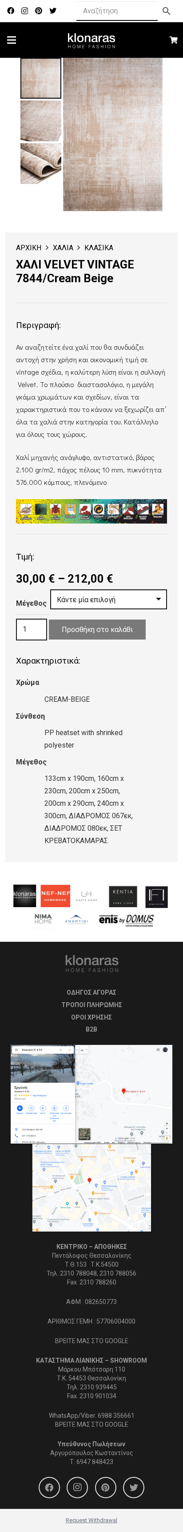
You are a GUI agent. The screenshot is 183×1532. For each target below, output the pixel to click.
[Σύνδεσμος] (92, 40)
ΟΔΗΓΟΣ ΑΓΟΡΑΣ (91, 992)
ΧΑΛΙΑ (63, 248)
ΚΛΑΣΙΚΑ (98, 248)
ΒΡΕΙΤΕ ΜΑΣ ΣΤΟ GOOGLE (91, 1340)
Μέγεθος (31, 603)
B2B (91, 1029)
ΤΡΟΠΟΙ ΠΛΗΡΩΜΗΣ (91, 1004)
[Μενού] (11, 40)
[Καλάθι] (174, 40)
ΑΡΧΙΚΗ (28, 248)
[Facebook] (10, 10)
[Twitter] (52, 10)
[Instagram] (24, 11)
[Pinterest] (38, 10)
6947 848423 (94, 1461)
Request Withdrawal (91, 1520)
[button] (148, 72)
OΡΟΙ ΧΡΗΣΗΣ (91, 1017)
